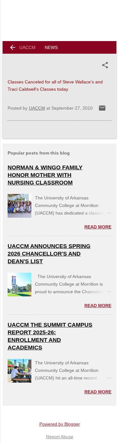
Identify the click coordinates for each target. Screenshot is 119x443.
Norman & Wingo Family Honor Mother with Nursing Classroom (45, 175)
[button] (106, 65)
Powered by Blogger (59, 424)
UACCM (27, 47)
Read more (97, 226)
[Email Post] (102, 110)
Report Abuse (59, 436)
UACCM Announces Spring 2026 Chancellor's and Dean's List (49, 253)
